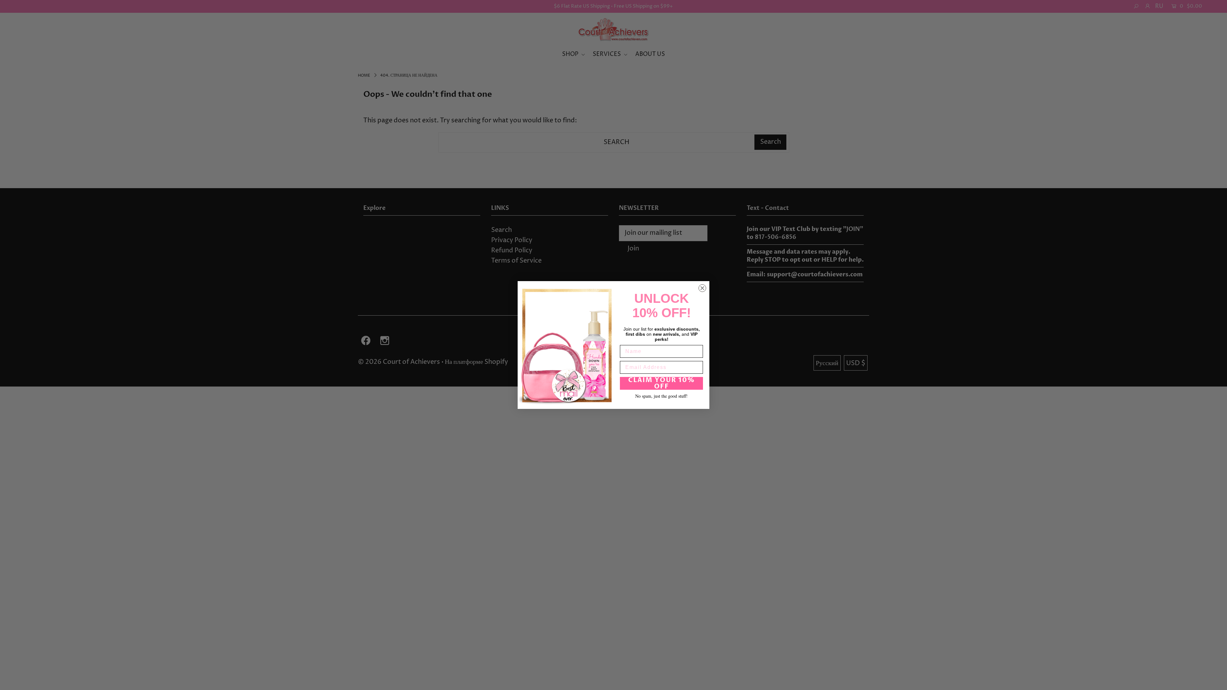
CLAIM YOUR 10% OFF (661, 383)
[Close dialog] (702, 288)
